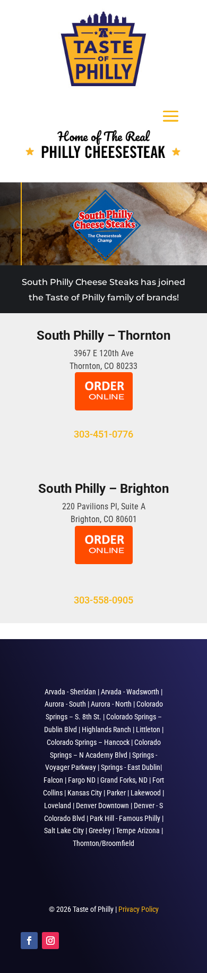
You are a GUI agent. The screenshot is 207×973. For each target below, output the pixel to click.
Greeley (100, 830)
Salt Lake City (64, 830)
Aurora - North (111, 704)
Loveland (57, 805)
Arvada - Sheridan (70, 691)
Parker (116, 793)
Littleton (148, 729)
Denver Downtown (102, 805)
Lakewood (146, 793)
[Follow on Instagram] (50, 940)
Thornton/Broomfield (103, 843)
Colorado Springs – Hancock (88, 742)
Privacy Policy (138, 909)
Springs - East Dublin (130, 767)
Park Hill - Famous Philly (125, 818)
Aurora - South (65, 704)
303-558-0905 (103, 600)
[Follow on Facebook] (29, 940)
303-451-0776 (103, 434)
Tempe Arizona (138, 830)
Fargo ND (82, 780)
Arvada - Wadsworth (130, 691)
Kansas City (84, 793)
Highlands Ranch (106, 729)
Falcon (53, 780)
